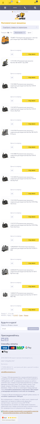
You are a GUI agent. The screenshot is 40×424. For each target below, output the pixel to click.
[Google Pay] (28, 347)
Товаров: (4, 33)
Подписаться (33, 329)
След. (21, 315)
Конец (26, 315)
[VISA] (4, 347)
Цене (29, 33)
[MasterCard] (12, 347)
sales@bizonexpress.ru (8, 372)
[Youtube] (6, 339)
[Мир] (20, 347)
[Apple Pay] (4, 351)
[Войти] (3, 2)
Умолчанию (19, 33)
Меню (15, 7)
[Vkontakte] (2, 339)
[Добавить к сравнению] (12, 54)
